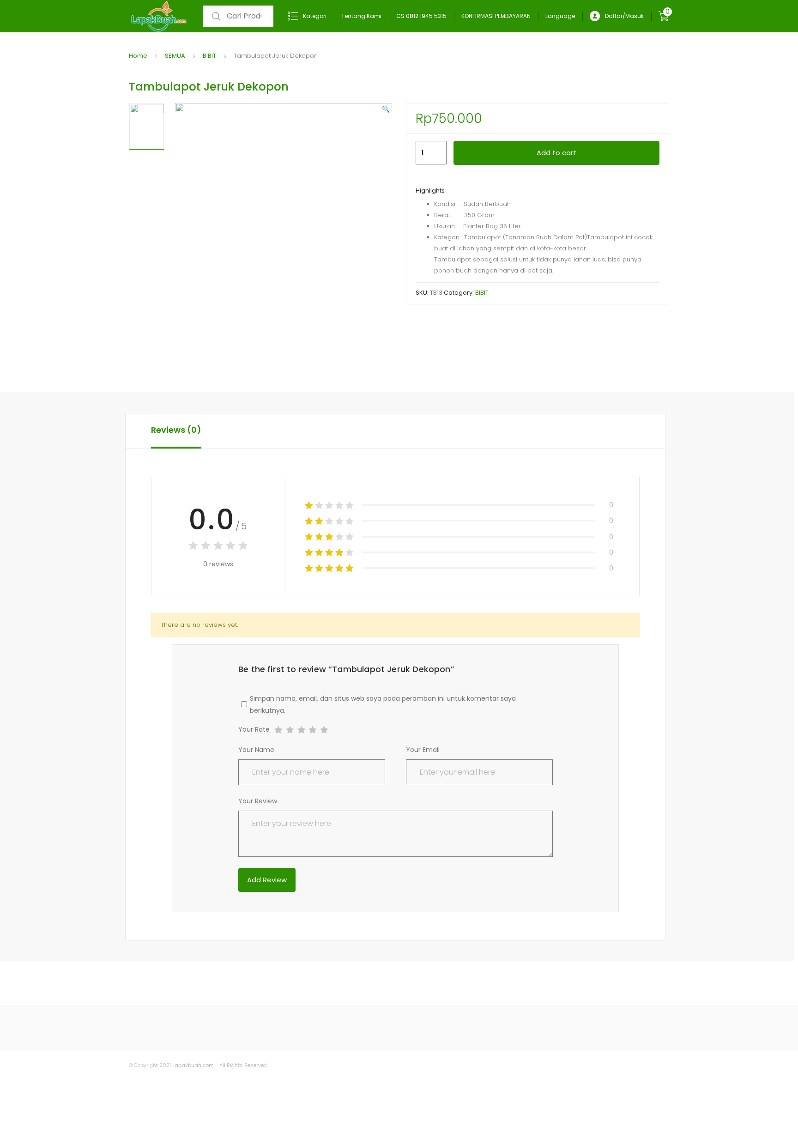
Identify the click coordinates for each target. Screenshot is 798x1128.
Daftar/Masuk (624, 16)
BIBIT (209, 55)
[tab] (176, 431)
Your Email (423, 749)
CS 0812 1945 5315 (421, 16)
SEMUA (175, 55)
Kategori (314, 16)
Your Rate (254, 730)
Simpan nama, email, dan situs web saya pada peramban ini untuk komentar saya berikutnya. (383, 704)
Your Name (256, 749)
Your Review (257, 801)
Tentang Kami (361, 16)
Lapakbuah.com (192, 1065)
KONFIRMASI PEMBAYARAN (496, 16)
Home (138, 55)
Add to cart (556, 153)
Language (560, 16)
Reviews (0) (176, 430)
